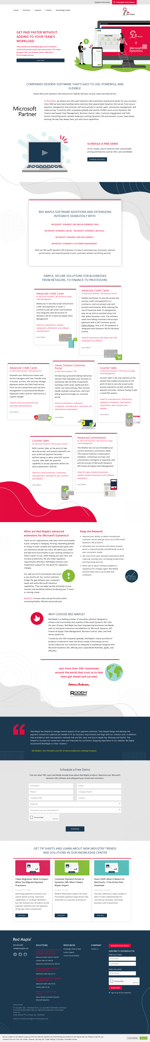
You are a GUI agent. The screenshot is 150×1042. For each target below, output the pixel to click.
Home (16, 10)
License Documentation (71, 956)
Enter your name (115, 955)
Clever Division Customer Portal (70, 366)
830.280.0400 (18, 945)
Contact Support (68, 952)
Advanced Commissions (91, 437)
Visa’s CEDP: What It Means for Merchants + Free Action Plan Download (109, 882)
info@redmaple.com (20, 948)
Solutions (26, 10)
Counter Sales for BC (43, 987)
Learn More (40, 60)
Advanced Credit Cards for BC (46, 984)
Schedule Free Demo (125, 2)
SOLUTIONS (42, 945)
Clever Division (87, 325)
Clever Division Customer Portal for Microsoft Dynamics (47, 998)
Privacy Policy (18, 1005)
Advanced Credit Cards (50, 293)
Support (38, 10)
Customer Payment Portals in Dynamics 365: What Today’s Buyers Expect (69, 882)
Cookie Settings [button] (132, 1038)
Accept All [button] (143, 1038)
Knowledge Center (63, 10)
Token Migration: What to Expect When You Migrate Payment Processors (31, 882)
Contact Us (94, 949)
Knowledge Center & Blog (72, 949)
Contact (49, 10)
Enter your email (115, 969)
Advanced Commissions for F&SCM (47, 964)
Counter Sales (108, 368)
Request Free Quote (102, 2)
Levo (46, 1019)
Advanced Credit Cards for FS (45, 974)
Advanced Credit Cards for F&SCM (47, 957)
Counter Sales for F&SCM (44, 960)
